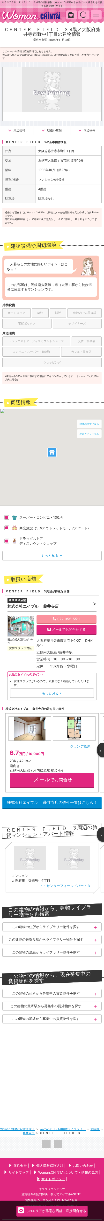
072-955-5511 (69, 619)
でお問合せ (53, 779)
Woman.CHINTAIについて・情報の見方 (68, 1172)
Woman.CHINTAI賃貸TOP (17, 1129)
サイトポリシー (53, 1179)
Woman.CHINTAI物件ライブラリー (63, 1129)
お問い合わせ (83, 1165)
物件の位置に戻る (89, 423)
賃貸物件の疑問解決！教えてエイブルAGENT (51, 1194)
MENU (96, 15)
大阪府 (95, 1129)
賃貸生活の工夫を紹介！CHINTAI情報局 (51, 1200)
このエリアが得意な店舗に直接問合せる (55, 1211)
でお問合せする (69, 629)
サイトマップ (18, 1172)
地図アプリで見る (89, 433)
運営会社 (20, 1165)
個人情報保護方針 (49, 1165)
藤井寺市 (29, 1133)
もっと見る (51, 555)
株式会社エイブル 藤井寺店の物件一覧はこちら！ (52, 802)
